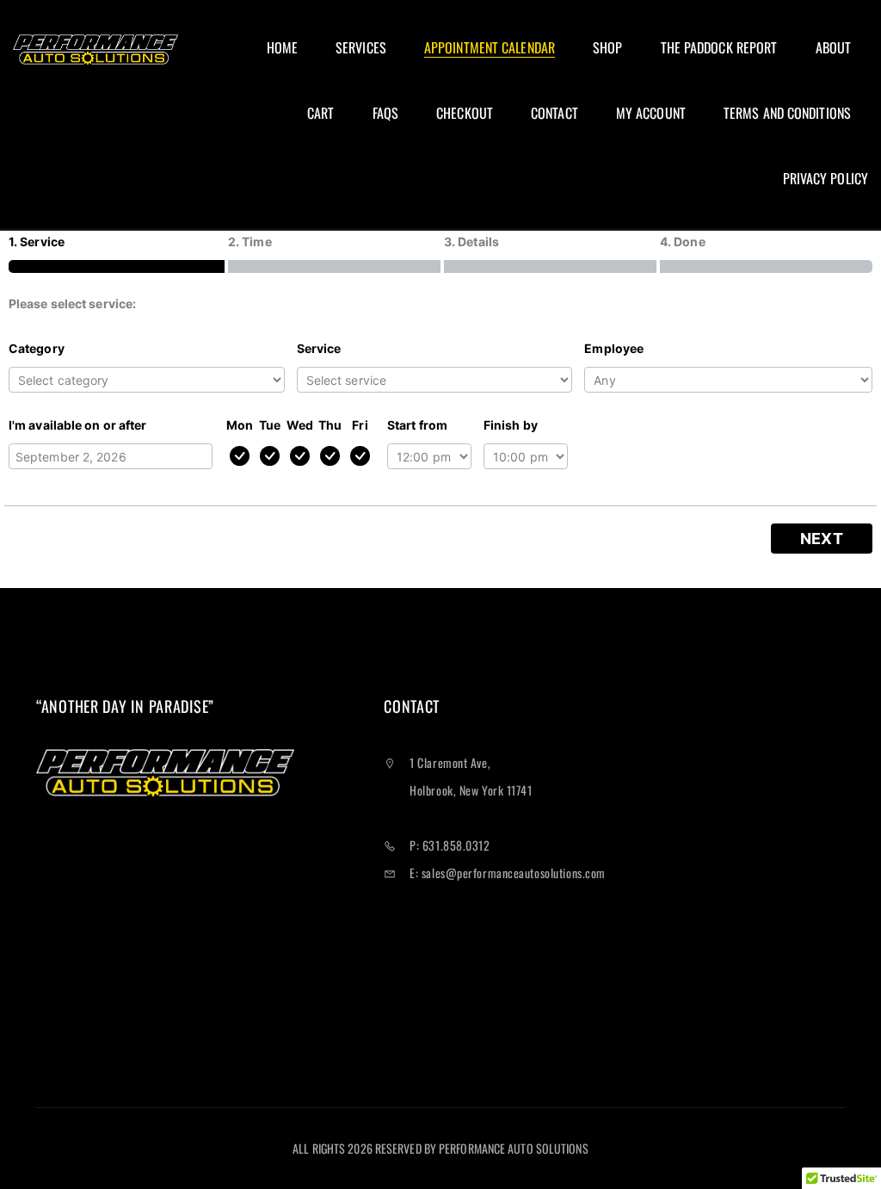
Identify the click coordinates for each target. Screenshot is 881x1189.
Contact (554, 113)
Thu (330, 425)
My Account (651, 113)
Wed (299, 425)
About (834, 47)
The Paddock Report (719, 47)
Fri (359, 425)
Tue (269, 425)
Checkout (464, 113)
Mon (239, 425)
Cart (320, 113)
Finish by (511, 425)
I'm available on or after (78, 425)
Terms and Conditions (787, 113)
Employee (614, 348)
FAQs (385, 113)
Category (37, 348)
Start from (417, 425)
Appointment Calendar (489, 47)
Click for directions (434, 997)
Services (361, 47)
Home (282, 47)
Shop (607, 47)
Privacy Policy (825, 178)
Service (319, 348)
